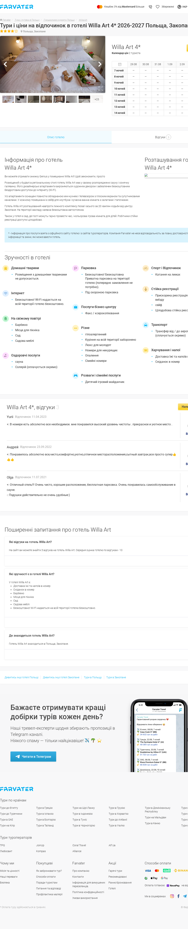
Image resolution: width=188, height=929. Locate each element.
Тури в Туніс (80, 819)
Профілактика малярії (49, 894)
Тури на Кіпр (7, 825)
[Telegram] (185, 896)
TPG (2, 845)
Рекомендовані (118, 876)
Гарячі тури (115, 870)
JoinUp (40, 845)
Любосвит (6, 851)
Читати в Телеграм (36, 756)
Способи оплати (46, 876)
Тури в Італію (116, 825)
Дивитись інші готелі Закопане (61, 677)
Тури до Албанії (118, 819)
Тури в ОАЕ (6, 819)
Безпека (5, 882)
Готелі (112, 888)
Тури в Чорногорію (84, 825)
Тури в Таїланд (45, 825)
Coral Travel (79, 845)
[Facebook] (178, 896)
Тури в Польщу (93, 677)
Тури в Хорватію (118, 813)
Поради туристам (46, 882)
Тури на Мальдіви (155, 817)
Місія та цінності (9, 870)
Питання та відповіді (48, 888)
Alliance (77, 851)
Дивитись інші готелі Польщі (21, 677)
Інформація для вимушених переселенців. (88, 884)
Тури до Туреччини (11, 813)
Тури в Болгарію (46, 819)
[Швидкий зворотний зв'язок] (150, 6)
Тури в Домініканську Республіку (157, 809)
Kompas (41, 851)
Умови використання (85, 898)
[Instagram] (172, 896)
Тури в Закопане (116, 677)
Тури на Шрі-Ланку (84, 807)
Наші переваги (8, 876)
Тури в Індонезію (83, 813)
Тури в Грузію (117, 807)
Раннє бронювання (120, 882)
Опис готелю (55, 137)
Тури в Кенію (152, 823)
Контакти (78, 876)
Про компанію (80, 870)
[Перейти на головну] (17, 789)
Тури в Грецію (44, 807)
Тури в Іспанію (44, 813)
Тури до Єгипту (9, 807)
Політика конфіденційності (88, 892)
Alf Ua (112, 845)
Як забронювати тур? (49, 870)
